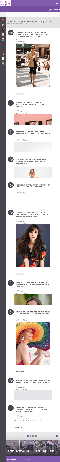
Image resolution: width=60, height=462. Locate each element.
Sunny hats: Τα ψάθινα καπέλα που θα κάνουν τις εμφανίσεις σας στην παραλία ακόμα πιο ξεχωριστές (31, 409)
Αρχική (17, 23)
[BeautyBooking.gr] (5, 5)
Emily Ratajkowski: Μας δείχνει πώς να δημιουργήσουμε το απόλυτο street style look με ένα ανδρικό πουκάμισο (32, 34)
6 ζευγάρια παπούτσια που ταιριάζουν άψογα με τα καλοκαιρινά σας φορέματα (33, 186)
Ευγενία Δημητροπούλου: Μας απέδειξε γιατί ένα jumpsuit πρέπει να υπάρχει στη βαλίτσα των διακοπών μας (32, 214)
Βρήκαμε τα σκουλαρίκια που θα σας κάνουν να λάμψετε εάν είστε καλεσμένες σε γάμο (33, 381)
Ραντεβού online (20, 93)
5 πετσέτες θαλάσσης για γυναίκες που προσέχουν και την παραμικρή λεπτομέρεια (33, 133)
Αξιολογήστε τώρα (26, 453)
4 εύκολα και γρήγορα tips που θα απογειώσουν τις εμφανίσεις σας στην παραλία (30, 104)
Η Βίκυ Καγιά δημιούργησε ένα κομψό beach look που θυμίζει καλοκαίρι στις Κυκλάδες (33, 313)
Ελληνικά (56, 9)
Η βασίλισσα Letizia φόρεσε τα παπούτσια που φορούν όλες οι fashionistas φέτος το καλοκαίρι (32, 285)
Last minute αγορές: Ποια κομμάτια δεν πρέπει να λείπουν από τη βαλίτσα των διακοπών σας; (31, 161)
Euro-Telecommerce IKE (25, 458)
